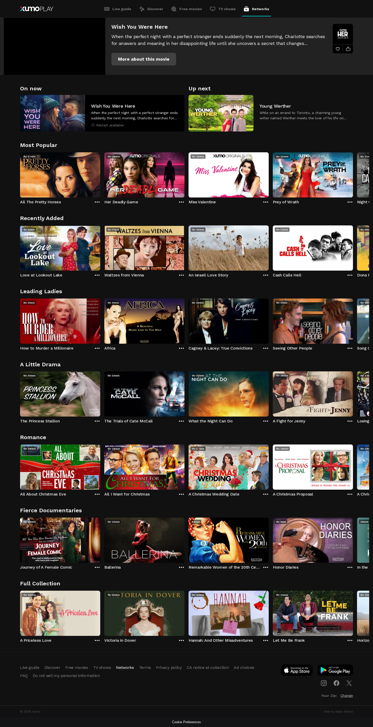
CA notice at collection (208, 667)
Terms (145, 667)
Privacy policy (169, 667)
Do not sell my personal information (66, 675)
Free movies (190, 9)
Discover (155, 9)
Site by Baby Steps (338, 711)
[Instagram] (324, 683)
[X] (349, 683)
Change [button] (347, 695)
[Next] (353, 174)
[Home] (36, 9)
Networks (260, 9)
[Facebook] (336, 683)
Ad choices (244, 667)
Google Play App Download (335, 671)
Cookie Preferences (186, 722)
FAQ (24, 675)
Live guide (121, 9)
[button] (143, 59)
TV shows (227, 9)
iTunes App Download (297, 671)
